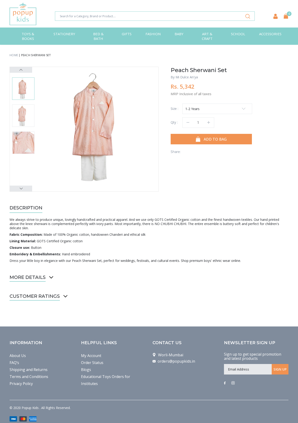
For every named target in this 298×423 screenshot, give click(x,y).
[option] (98, 127)
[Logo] (23, 13)
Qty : (174, 122)
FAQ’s (14, 362)
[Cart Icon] (285, 16)
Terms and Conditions (29, 376)
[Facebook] (225, 383)
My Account (91, 355)
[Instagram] (233, 383)
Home (14, 55)
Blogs (86, 369)
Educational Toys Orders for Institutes (105, 380)
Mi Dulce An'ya (187, 77)
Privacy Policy (21, 383)
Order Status (92, 362)
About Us (18, 355)
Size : (174, 108)
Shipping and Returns (28, 369)
